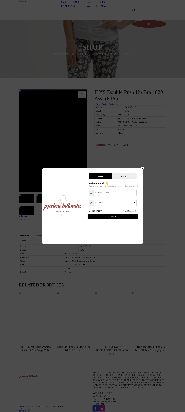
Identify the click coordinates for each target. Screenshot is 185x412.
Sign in (112, 216)
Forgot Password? (130, 211)
